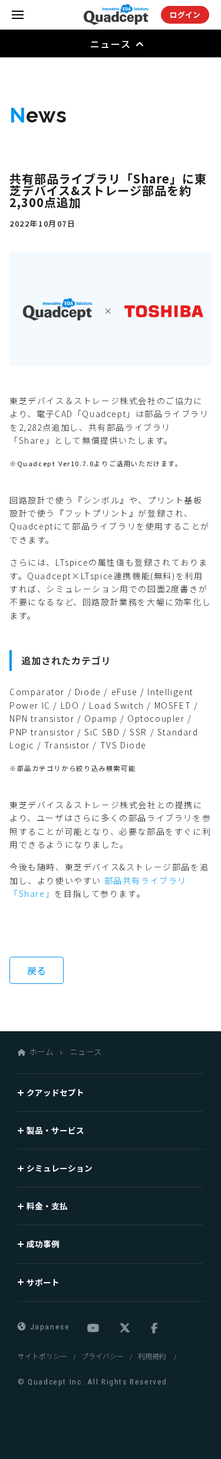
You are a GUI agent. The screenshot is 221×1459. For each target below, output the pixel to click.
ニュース (86, 1051)
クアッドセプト (55, 1092)
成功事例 (43, 1244)
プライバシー (102, 1356)
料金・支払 (47, 1206)
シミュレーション (60, 1168)
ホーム (41, 1051)
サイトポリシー (42, 1356)
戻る (36, 970)
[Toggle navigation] (18, 15)
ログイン (185, 14)
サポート (43, 1282)
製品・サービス (55, 1130)
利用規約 (153, 1356)
